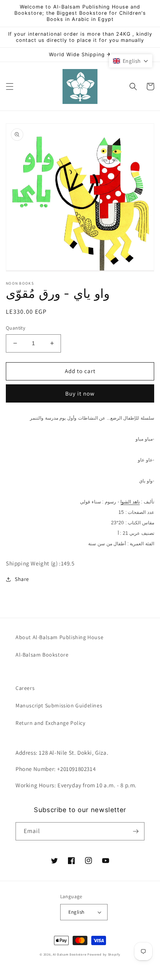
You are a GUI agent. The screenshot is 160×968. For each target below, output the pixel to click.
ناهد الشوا (130, 502)
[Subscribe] (135, 831)
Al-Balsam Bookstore (42, 654)
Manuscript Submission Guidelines (59, 705)
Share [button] (22, 579)
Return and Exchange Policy (50, 722)
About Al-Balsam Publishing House (59, 637)
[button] (9, 86)
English (76, 912)
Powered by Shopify (103, 954)
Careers (25, 688)
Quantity (15, 328)
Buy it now (80, 393)
